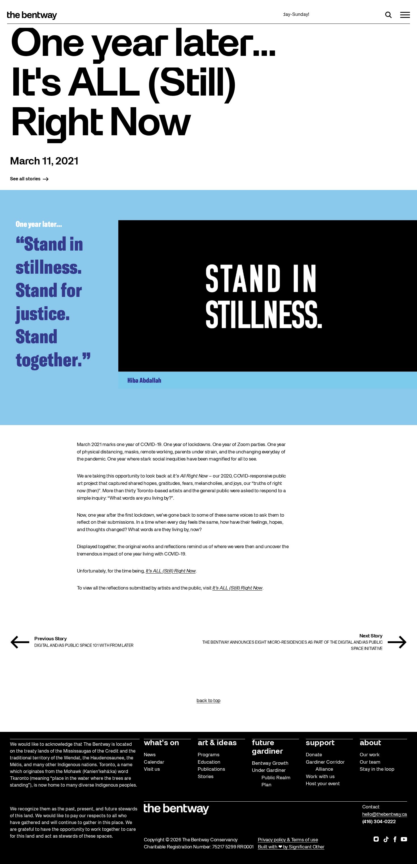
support (320, 743)
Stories (206, 777)
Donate (314, 755)
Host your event (323, 784)
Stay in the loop (377, 769)
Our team (370, 762)
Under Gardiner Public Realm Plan (271, 777)
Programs (209, 755)
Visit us (152, 769)
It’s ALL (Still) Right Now (171, 571)
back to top (208, 701)
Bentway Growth (270, 763)
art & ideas (217, 743)
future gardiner (267, 747)
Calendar (154, 762)
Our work (370, 755)
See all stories (25, 179)
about (370, 743)
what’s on (161, 743)
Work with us (320, 777)
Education (209, 762)
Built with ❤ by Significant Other (291, 847)
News (150, 755)
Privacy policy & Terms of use (288, 840)
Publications (211, 769)
